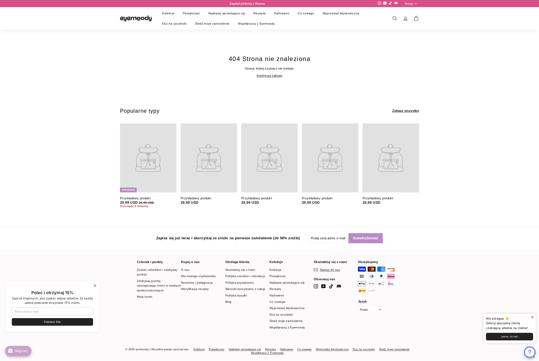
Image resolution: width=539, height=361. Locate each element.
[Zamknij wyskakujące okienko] (532, 317)
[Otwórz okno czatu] (530, 352)
